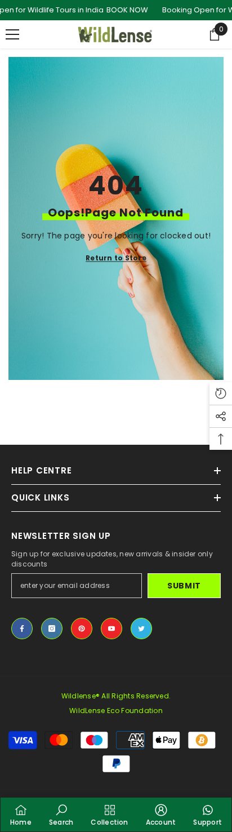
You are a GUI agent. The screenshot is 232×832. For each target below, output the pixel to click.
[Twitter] (141, 628)
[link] (61, 814)
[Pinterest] (81, 628)
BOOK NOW (127, 10)
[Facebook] (22, 628)
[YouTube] (111, 628)
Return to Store (116, 258)
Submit (184, 585)
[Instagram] (52, 628)
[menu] (12, 34)
